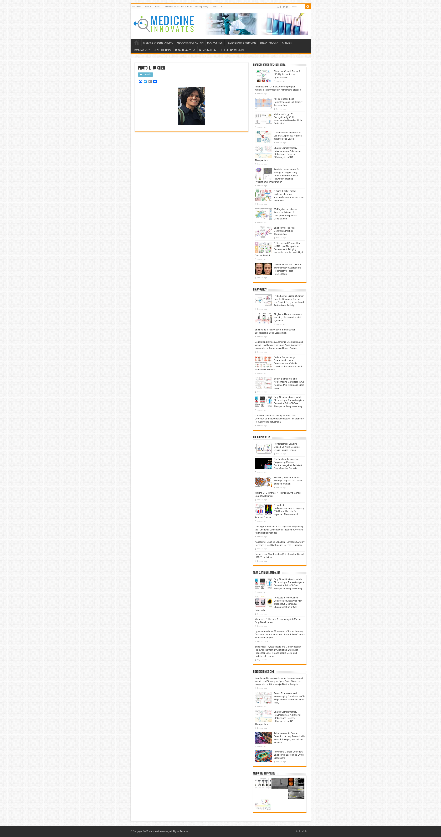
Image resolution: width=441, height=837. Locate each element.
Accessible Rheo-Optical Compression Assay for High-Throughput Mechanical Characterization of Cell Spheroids (279, 603)
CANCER (286, 42)
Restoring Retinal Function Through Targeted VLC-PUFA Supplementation (288, 480)
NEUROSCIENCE (208, 50)
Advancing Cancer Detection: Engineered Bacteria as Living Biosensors (289, 754)
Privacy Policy (201, 6)
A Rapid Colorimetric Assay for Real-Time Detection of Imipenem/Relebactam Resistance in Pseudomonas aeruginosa (279, 418)
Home (136, 42)
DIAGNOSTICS (215, 42)
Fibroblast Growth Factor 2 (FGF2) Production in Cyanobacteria (287, 74)
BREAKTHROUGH (269, 42)
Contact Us (217, 6)
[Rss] (277, 7)
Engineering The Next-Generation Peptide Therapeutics (285, 231)
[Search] (308, 6)
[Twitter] (283, 7)
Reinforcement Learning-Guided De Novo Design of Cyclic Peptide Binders (287, 447)
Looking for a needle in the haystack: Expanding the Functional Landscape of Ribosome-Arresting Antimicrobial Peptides (279, 529)
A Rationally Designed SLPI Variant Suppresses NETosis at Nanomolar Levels (288, 135)
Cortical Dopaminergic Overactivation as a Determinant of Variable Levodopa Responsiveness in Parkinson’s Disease (279, 363)
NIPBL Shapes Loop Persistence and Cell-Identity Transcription (288, 102)
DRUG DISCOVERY (185, 50)
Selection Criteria (152, 6)
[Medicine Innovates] (164, 24)
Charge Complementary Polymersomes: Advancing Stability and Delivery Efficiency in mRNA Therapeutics (277, 154)
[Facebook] (281, 7)
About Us (136, 6)
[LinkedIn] (287, 7)
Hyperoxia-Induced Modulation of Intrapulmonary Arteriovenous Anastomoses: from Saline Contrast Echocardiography (280, 634)
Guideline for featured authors (178, 6)
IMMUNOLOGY (142, 50)
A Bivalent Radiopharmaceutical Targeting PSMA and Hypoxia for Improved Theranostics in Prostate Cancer (279, 511)
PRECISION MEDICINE (233, 50)
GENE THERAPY (162, 50)
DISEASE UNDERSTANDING (158, 42)
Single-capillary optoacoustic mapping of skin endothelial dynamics (288, 317)
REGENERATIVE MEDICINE (241, 42)
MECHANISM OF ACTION (190, 42)
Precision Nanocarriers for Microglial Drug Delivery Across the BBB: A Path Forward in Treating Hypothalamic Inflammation (277, 175)
